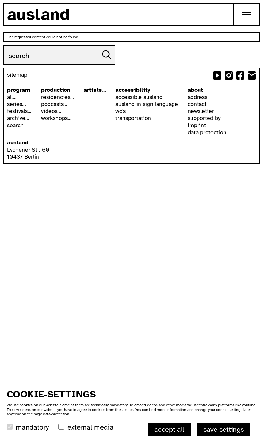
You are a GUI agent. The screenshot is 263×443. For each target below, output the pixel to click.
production (55, 89)
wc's (120, 111)
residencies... (57, 96)
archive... (18, 118)
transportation (133, 118)
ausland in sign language (146, 104)
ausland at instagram (229, 75)
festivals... (19, 111)
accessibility (132, 89)
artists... (95, 89)
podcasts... (54, 104)
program (18, 89)
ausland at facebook (240, 75)
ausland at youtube (217, 75)
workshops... (56, 118)
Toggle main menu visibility (247, 14)
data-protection (56, 414)
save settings (223, 429)
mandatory (32, 427)
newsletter (201, 111)
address (197, 96)
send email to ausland (252, 75)
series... (16, 104)
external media (90, 427)
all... (12, 96)
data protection (207, 132)
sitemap (17, 74)
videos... (51, 111)
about (195, 89)
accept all (169, 429)
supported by (204, 118)
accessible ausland (139, 96)
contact (197, 104)
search (15, 125)
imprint (197, 125)
